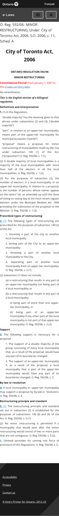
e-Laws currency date (17, 87)
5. (1, 406)
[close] (51, 15)
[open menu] (38, 15)
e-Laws (8, 15)
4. (1, 387)
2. (1, 220)
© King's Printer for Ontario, (24, 502)
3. (1, 334)
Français (50, 4)
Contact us (9, 492)
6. (1, 440)
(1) (4, 221)
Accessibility (10, 477)
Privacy (7, 485)
